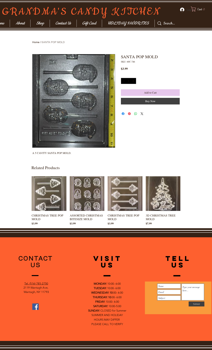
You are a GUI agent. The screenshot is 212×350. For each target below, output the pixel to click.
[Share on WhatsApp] (136, 114)
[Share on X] (142, 114)
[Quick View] (49, 193)
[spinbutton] (129, 81)
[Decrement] (123, 81)
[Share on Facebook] (123, 114)
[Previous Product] (27, 193)
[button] (201, 9)
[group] (106, 201)
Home (35, 42)
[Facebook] (35, 306)
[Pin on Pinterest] (129, 114)
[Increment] (134, 81)
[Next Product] (185, 193)
